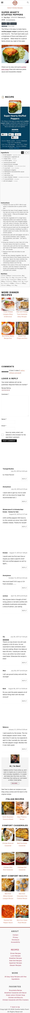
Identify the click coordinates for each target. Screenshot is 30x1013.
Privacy (15, 937)
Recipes (15, 950)
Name (4, 419)
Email (4, 426)
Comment (5, 394)
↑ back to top (15, 1007)
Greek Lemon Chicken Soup (15, 995)
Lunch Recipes (15, 956)
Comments (13, 23)
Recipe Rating (6, 388)
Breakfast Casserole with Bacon (16, 993)
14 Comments (10, 20)
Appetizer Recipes (15, 963)
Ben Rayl (16, 148)
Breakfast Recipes (15, 958)
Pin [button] (12, 134)
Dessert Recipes (15, 965)
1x (22, 152)
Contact (15, 935)
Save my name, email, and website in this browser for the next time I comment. (16, 435)
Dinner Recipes (15, 953)
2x (25, 152)
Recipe (4, 23)
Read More (14, 783)
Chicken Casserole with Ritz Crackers (16, 1000)
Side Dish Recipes (15, 960)
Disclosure (15, 940)
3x (27, 152)
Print (8, 23)
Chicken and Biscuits (15, 997)
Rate (18, 134)
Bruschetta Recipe (15, 990)
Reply (24, 479)
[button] (12, 129)
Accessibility (15, 942)
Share (16, 137)
